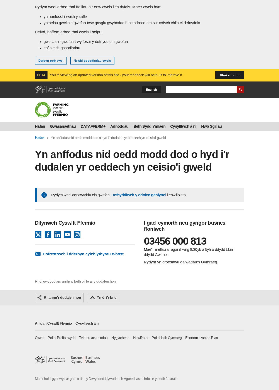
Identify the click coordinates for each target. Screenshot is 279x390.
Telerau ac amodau (93, 338)
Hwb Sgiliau (211, 126)
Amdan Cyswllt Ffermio (53, 323)
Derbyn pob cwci (50, 60)
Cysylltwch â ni (183, 126)
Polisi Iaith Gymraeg (167, 338)
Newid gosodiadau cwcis (92, 60)
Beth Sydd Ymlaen (149, 126)
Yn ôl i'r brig (107, 297)
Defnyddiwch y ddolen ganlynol (138, 195)
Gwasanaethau (63, 126)
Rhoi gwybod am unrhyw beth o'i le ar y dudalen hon (75, 281)
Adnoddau (119, 126)
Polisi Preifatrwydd (61, 338)
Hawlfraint (140, 338)
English (151, 89)
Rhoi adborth (230, 75)
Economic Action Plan (201, 338)
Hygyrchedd (120, 338)
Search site (240, 89)
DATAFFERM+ (93, 126)
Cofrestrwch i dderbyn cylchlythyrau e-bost (83, 254)
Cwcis (39, 338)
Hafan (40, 126)
